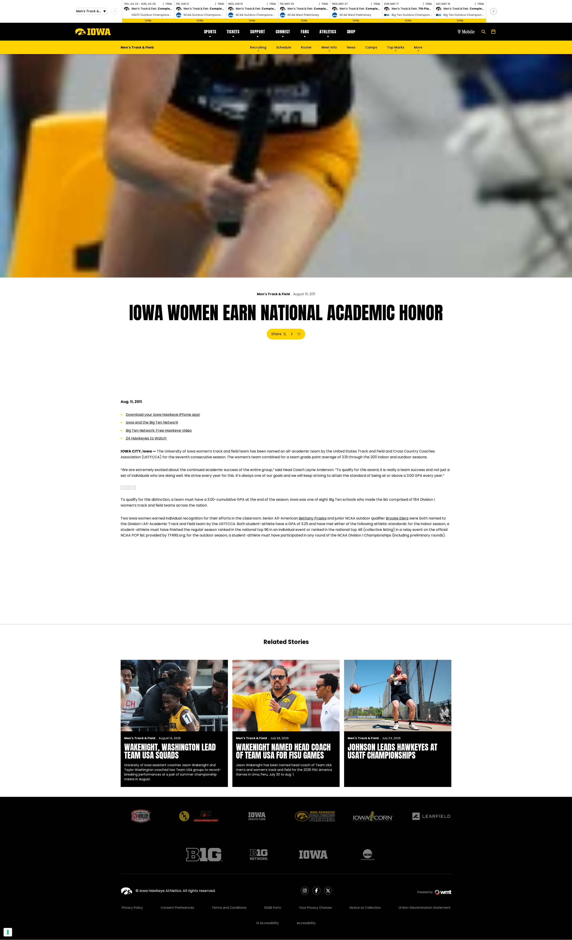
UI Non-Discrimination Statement (424, 907)
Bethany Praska (312, 518)
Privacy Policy (132, 907)
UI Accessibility (267, 923)
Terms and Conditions (229, 907)
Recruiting (258, 47)
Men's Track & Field (273, 294)
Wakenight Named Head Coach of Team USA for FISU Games (283, 751)
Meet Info (329, 47)
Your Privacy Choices (315, 907)
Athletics (328, 32)
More (418, 47)
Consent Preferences (177, 907)
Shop (351, 32)
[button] (493, 11)
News (351, 47)
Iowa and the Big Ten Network (152, 422)
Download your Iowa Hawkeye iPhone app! (163, 414)
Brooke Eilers (397, 518)
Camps (371, 48)
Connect (283, 32)
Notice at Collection (365, 907)
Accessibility (306, 923)
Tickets (233, 32)
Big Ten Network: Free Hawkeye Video (159, 430)
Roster (306, 47)
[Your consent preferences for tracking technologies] (8, 932)
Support (257, 32)
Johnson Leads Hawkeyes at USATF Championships (392, 751)
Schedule (283, 47)
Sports (210, 32)
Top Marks (395, 47)
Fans (305, 32)
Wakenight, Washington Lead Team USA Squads (170, 751)
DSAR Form (272, 907)
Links (148, 20)
